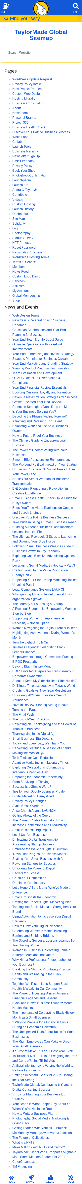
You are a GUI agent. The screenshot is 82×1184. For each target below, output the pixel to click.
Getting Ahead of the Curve (31, 815)
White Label (20, 137)
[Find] (76, 6)
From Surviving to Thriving (31, 782)
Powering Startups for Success (34, 863)
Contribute (19, 194)
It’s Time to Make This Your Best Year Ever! (42, 1051)
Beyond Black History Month (32, 666)
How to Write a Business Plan (33, 1113)
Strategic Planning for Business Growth (40, 358)
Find (76, 12)
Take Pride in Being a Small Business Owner (44, 522)
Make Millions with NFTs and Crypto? (38, 1147)
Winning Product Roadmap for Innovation (41, 368)
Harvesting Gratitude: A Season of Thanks (41, 748)
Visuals (17, 199)
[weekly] (50, 1177)
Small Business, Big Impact (31, 830)
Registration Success (27, 252)
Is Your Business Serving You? (34, 411)
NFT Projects (21, 242)
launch (31, 1181)
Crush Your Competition (29, 878)
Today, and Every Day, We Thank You (38, 743)
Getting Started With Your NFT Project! (39, 1128)
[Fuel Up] (6, 6)
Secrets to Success (25, 873)
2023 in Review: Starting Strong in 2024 (40, 705)
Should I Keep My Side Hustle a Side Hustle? (44, 681)
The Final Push (23, 714)
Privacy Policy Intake (27, 84)
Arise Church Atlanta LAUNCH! (34, 810)
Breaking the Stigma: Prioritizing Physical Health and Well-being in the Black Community (41, 974)
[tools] (70, 1177)
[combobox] (40, 18)
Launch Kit (19, 185)
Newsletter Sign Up (26, 156)
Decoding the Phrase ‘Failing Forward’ (39, 416)
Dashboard (20, 214)
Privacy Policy (22, 165)
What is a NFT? (23, 1142)
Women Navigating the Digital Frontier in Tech (44, 628)
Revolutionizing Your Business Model (39, 854)
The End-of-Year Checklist (31, 719)
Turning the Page (24, 709)
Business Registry (25, 151)
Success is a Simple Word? (31, 786)
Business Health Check (29, 127)
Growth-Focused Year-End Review (37, 402)
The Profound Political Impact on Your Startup (44, 464)
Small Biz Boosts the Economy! (34, 897)
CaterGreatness (23, 1161)
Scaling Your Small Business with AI (37, 858)
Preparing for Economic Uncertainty (37, 777)
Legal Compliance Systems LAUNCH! (39, 589)
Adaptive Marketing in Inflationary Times (40, 762)
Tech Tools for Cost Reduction (33, 757)
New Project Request (27, 89)
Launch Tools (21, 146)
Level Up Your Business (29, 834)
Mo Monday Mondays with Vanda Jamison (42, 1133)
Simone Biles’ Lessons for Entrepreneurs (41, 459)
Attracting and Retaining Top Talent (37, 421)
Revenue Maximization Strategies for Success (44, 397)
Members (18, 266)
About (16, 108)
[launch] (31, 1177)
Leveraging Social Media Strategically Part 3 (43, 565)
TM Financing (22, 1166)
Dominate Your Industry (28, 882)
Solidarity (19, 223)
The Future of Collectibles (30, 1137)
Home (11, 1181)
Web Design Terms (25, 315)
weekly (51, 1181)
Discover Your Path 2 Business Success (40, 517)
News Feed (20, 271)
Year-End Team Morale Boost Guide (37, 339)
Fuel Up (6, 12)
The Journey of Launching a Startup (37, 604)
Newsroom (20, 113)
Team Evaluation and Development (37, 373)
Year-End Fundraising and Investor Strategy (43, 354)
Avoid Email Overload (27, 806)
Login (16, 228)
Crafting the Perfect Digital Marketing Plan (41, 902)
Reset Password (24, 247)
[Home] (11, 1177)
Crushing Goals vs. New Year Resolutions (42, 690)
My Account (20, 290)
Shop (16, 300)
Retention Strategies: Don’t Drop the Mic (40, 406)
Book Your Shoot (24, 170)
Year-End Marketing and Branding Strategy (42, 363)
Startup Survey (22, 238)
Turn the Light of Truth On (30, 642)
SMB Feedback (23, 161)
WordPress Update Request (32, 79)
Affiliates (18, 286)
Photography (21, 233)
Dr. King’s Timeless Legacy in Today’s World (43, 685)
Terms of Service (24, 262)
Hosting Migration (24, 98)
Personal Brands (24, 117)
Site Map (18, 218)
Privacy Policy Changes (29, 801)
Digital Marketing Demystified (33, 796)
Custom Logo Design (27, 276)
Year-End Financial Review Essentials (39, 387)
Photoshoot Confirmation (29, 175)
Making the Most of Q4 (28, 753)
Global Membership (26, 295)
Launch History (23, 209)
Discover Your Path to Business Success (41, 132)
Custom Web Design (27, 93)
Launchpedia (21, 180)
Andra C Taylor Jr (24, 190)
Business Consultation (28, 103)
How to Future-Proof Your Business (37, 435)
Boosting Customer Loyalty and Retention (41, 392)
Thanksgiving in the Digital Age (34, 733)
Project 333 (20, 122)
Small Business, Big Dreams (32, 738)
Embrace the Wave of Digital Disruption (40, 849)
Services (18, 281)
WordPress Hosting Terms (30, 257)
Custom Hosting (23, 204)
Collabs (17, 141)
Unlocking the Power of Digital (33, 868)
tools (70, 1181)
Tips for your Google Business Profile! (38, 791)
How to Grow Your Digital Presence (37, 926)
